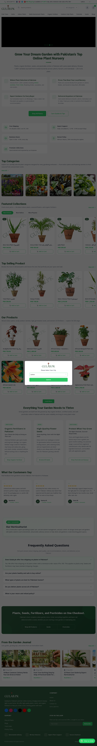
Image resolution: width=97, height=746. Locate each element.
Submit (48, 380)
